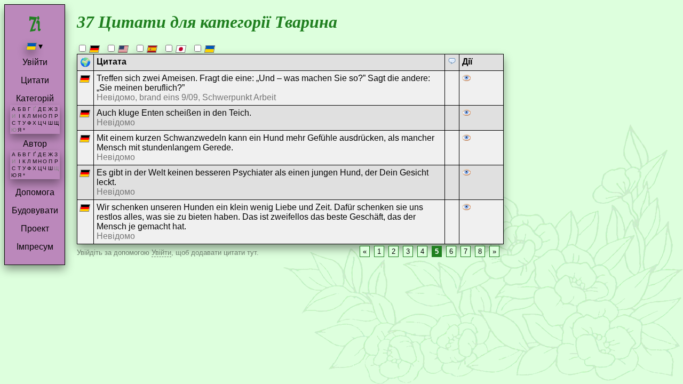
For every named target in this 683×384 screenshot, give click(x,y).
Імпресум (35, 246)
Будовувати (35, 210)
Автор (35, 143)
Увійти (34, 62)
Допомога (34, 192)
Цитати (35, 80)
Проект (35, 228)
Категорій (35, 98)
